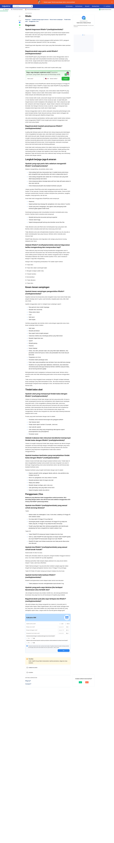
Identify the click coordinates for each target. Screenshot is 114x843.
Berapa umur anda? (30, 626)
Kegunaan (28, 19)
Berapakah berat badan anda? (33, 633)
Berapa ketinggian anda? (31, 630)
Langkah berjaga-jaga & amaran (40, 19)
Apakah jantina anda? (31, 623)
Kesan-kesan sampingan (56, 19)
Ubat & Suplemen (28, 13)
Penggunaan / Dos (34, 21)
